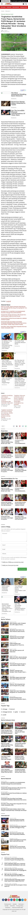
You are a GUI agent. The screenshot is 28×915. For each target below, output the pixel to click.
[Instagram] (8, 900)
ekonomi (23, 712)
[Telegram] (22, 900)
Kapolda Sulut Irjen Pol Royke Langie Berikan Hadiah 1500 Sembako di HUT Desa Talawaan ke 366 (18, 637)
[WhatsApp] (17, 900)
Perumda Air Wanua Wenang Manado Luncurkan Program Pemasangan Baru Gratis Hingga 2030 (14, 859)
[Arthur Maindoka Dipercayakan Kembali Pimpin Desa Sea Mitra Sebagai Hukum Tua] (7, 764)
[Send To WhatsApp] (26, 426)
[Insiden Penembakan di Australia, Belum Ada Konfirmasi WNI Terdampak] (5, 841)
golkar (16, 712)
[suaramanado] (8, 4)
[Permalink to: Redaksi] (2, 31)
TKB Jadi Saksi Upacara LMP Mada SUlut (17, 651)
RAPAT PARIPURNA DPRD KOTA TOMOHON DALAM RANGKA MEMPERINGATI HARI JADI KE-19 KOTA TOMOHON (14, 864)
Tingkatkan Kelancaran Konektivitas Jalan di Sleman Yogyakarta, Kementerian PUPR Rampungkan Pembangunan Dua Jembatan (19, 400)
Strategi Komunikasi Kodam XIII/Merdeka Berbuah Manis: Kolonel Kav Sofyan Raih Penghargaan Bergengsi (21, 771)
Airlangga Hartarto (7, 712)
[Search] (26, 4)
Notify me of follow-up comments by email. (13, 562)
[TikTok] (20, 900)
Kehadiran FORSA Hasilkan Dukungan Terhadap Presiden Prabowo (19, 758)
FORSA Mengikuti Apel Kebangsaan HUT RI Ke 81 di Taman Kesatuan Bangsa (17, 644)
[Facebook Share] (14, 426)
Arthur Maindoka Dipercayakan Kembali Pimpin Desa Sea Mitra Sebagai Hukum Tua (6, 771)
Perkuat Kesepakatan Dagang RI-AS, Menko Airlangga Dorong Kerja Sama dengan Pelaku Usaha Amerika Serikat (18, 827)
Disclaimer (7, 907)
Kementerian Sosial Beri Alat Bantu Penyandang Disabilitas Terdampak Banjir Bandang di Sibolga (17, 833)
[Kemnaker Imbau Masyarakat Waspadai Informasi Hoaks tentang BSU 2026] (21, 464)
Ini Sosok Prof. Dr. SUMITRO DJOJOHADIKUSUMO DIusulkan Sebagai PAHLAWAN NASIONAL (13, 312)
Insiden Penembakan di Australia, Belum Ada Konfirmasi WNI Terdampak (18, 840)
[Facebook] (3, 900)
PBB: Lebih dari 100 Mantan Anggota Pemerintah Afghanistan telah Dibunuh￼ (14, 875)
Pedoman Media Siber (17, 907)
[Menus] (2, 4)
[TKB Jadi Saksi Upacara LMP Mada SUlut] (5, 651)
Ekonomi (3, 14)
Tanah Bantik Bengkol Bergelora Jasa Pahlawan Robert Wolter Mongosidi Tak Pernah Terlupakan (18, 664)
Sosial (11, 14)
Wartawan (21, 904)
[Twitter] (6, 900)
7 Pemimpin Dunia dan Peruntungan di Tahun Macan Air (15, 885)
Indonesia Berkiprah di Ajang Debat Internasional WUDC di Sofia (17, 820)
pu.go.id (8, 301)
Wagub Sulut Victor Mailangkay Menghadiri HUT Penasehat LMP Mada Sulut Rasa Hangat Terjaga (18, 691)
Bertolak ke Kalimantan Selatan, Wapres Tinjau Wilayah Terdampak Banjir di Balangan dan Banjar (14, 809)
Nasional (8, 14)
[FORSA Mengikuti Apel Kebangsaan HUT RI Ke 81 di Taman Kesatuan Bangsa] (5, 644)
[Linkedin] (11, 900)
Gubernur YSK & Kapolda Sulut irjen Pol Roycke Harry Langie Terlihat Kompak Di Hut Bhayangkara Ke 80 (17, 685)
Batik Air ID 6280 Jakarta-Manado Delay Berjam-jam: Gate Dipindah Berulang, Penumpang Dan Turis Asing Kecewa (14, 308)
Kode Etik (12, 905)
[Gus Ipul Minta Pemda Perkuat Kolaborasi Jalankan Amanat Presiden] (21, 450)
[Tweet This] (17, 426)
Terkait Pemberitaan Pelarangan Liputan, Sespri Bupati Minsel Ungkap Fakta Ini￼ (14, 880)
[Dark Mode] (23, 4)
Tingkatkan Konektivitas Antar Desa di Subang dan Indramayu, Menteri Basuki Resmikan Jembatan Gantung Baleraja (7, 413)
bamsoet (12, 709)
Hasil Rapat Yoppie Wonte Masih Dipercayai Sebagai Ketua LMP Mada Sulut (18, 678)
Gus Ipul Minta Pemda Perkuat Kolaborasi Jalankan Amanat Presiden (14, 319)
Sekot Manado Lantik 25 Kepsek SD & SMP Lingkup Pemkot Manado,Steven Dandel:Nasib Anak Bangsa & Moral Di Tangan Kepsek (18, 624)
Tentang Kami (7, 904)
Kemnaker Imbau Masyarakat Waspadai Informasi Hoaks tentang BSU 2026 (14, 327)
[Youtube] (14, 900)
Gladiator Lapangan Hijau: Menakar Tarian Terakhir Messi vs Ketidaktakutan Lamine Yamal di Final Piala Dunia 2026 (18, 671)
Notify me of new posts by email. (10, 565)
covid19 (4, 715)
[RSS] (25, 900)
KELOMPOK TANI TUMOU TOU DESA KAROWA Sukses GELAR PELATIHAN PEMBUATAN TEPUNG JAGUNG (18, 630)
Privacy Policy (19, 905)
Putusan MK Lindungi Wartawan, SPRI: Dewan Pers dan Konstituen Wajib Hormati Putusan (13, 315)
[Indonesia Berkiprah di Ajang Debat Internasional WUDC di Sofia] (5, 820)
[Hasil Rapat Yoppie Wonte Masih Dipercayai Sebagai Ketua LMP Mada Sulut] (5, 678)
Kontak (6, 905)
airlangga (4, 709)
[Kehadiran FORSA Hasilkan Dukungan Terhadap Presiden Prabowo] (21, 751)
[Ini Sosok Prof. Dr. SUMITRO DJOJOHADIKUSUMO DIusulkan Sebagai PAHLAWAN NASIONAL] (21, 436)
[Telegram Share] (23, 426)
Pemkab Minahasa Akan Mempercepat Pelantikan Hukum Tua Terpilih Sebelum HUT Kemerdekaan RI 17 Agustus (18, 698)
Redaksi (5, 30)
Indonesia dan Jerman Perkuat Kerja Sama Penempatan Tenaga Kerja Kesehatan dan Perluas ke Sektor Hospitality (18, 847)
